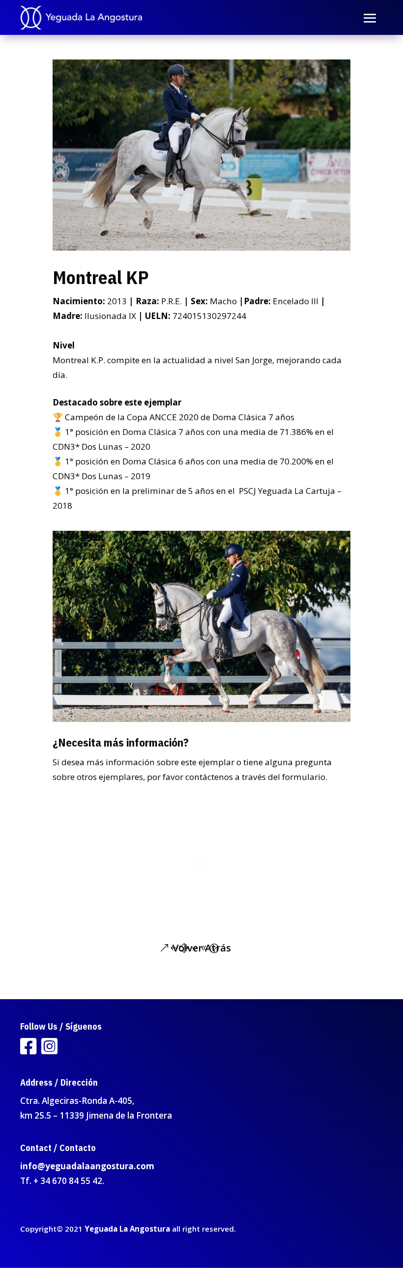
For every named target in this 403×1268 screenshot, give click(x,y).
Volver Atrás (202, 947)
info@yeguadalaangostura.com (87, 1166)
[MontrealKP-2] (202, 721)
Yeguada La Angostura (127, 1229)
